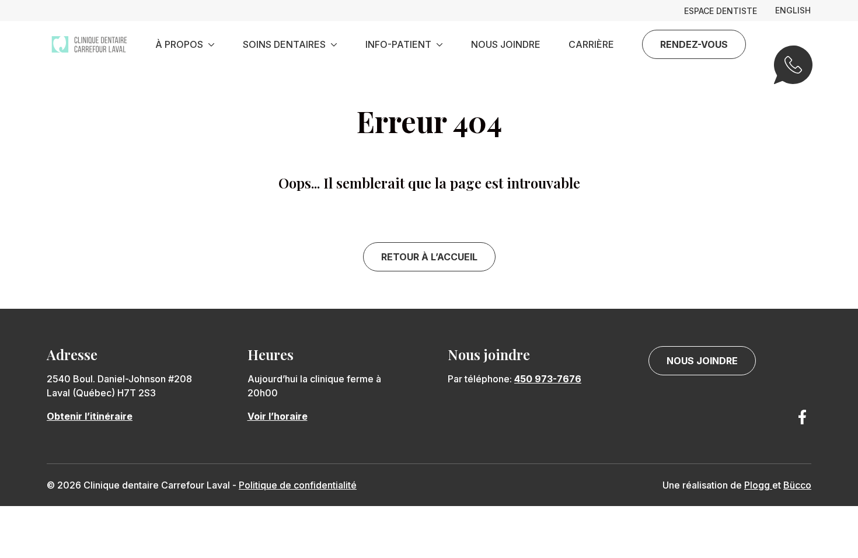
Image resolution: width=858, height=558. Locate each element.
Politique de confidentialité (298, 485)
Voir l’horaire (277, 416)
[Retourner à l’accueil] (89, 44)
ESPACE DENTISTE (720, 11)
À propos (179, 44)
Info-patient (398, 44)
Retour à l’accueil (429, 257)
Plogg (758, 485)
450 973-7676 (547, 379)
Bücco (797, 485)
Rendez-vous (694, 44)
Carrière (591, 44)
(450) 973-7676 (792, 72)
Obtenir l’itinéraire (89, 416)
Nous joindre (505, 44)
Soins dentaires (284, 44)
